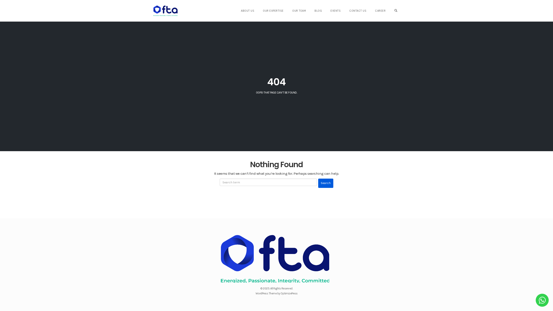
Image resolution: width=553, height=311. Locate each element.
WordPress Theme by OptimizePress (277, 293)
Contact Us (357, 10)
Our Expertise (273, 10)
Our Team (299, 10)
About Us (247, 10)
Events (336, 10)
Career (380, 10)
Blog (318, 10)
